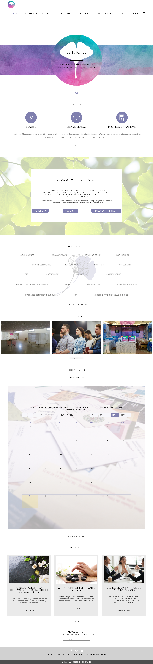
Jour (95, 415)
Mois (116, 415)
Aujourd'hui (40, 415)
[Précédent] (24, 415)
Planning (126, 415)
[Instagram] (76, 650)
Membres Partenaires (96, 654)
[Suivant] (30, 415)
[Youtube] (81, 650)
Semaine (105, 415)
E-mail (69, 639)
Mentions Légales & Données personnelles (66, 654)
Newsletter (76, 631)
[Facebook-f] (71, 650)
